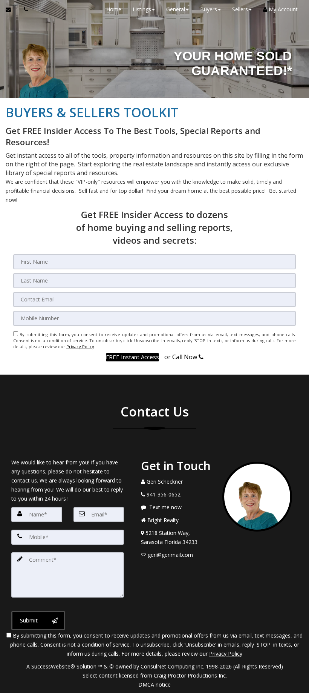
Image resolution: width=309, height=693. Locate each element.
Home (113, 9)
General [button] (175, 9)
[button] (132, 357)
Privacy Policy (80, 346)
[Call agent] (23, 9)
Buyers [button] (208, 9)
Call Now (185, 357)
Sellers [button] (240, 9)
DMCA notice (154, 684)
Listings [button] (142, 9)
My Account (282, 9)
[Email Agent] (12, 9)
